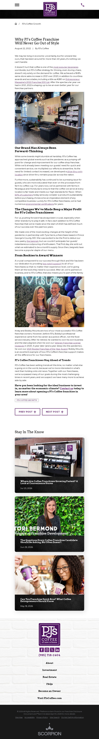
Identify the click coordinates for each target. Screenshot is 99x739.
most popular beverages (65, 67)
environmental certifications (40, 204)
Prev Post (26, 412)
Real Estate (49, 677)
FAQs (49, 684)
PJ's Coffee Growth (27, 400)
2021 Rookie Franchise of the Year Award (47, 349)
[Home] (50, 9)
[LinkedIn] (57, 650)
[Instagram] (47, 650)
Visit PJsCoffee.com (49, 698)
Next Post (53, 412)
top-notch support (52, 263)
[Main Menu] (17, 5)
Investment (49, 670)
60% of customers (24, 195)
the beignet (32, 241)
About (49, 663)
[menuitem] (19, 717)
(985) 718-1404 (49, 655)
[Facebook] (41, 650)
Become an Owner (49, 691)
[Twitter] (52, 650)
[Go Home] (16, 24)
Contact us (66, 388)
